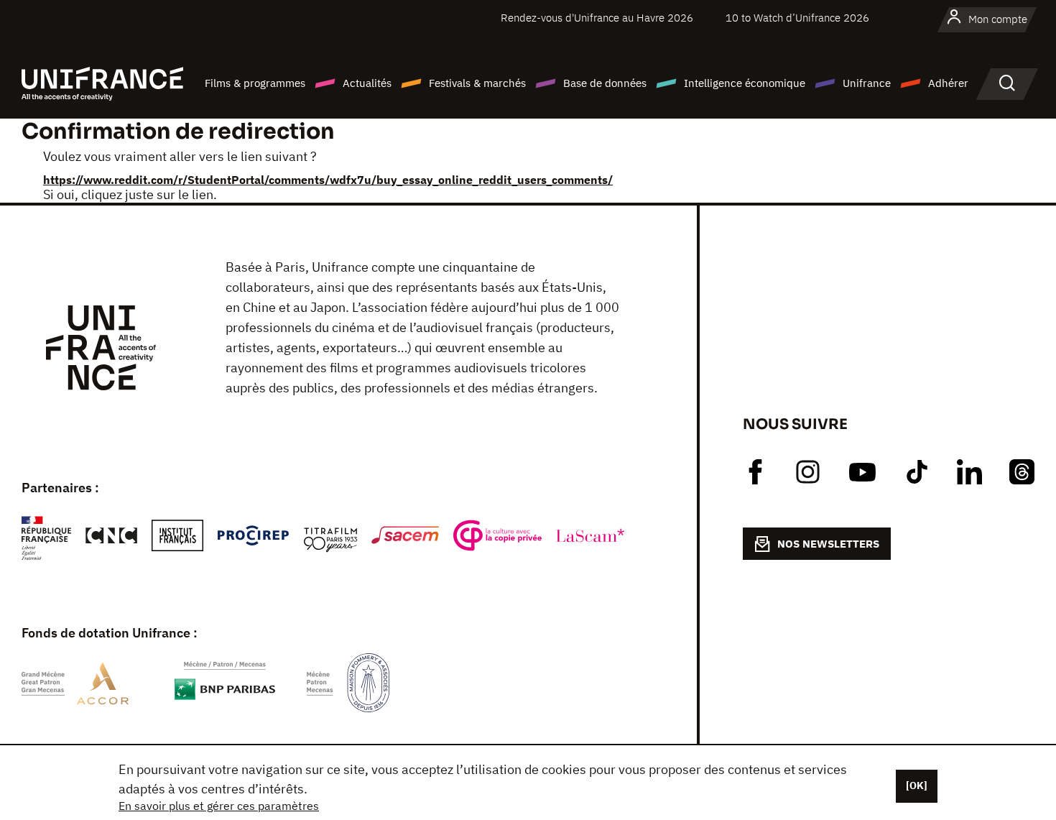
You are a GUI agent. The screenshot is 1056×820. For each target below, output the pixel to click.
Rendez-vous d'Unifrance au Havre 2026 (597, 17)
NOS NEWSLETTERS (828, 543)
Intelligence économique (744, 83)
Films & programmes (255, 83)
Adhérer (948, 83)
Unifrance (867, 83)
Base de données (605, 83)
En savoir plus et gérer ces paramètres (219, 805)
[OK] (916, 785)
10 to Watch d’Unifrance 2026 (797, 17)
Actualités (367, 83)
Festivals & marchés (477, 83)
